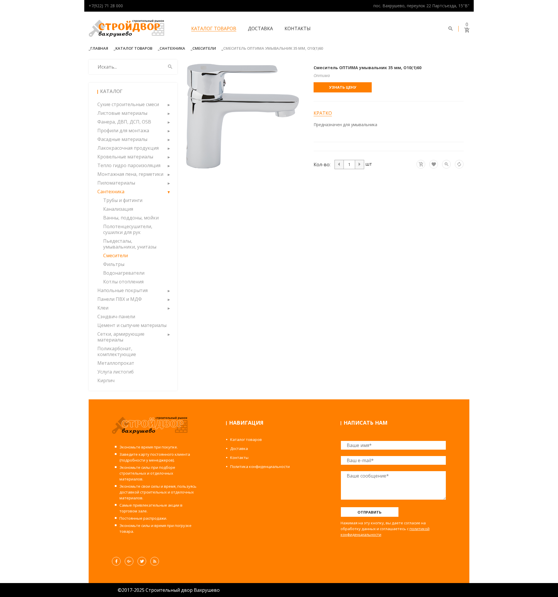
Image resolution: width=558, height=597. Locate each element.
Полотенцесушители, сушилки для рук (127, 229)
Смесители (204, 48)
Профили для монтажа (123, 130)
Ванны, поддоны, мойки (131, 218)
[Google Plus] (129, 561)
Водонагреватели (123, 273)
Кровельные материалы (125, 156)
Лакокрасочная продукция (128, 148)
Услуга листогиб (115, 372)
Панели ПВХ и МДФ (119, 299)
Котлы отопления (123, 281)
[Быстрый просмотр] (446, 164)
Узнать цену (342, 87)
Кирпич (106, 380)
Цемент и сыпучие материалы (132, 325)
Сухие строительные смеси (128, 104)
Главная (99, 48)
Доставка (260, 28)
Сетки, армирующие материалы (120, 337)
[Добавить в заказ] (420, 164)
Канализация (118, 209)
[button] (168, 104)
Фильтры (113, 264)
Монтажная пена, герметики (130, 174)
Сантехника (172, 48)
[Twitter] (141, 561)
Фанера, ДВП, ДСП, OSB (124, 122)
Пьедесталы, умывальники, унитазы (129, 244)
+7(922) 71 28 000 (106, 5)
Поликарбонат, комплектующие (116, 351)
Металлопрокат (115, 363)
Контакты (298, 28)
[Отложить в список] (433, 164)
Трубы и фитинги (122, 200)
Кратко (323, 113)
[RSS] (154, 561)
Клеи (102, 308)
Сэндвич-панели (116, 316)
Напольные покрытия (122, 290)
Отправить (369, 512)
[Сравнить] (459, 164)
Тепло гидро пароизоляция (128, 165)
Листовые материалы (122, 113)
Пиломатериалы (116, 183)
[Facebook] (116, 561)
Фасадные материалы (122, 139)
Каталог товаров (213, 28)
